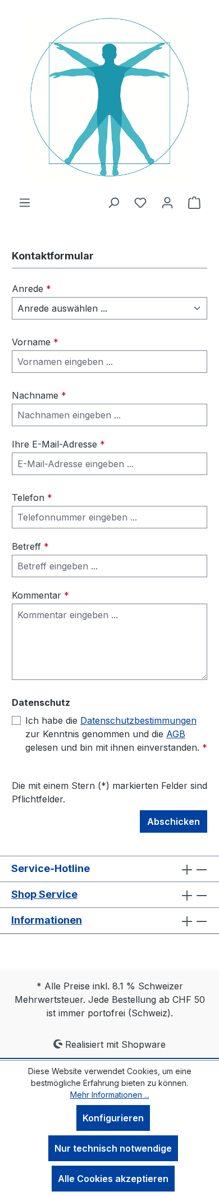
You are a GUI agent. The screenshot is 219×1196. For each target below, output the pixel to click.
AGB (175, 733)
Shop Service (44, 894)
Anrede (31, 288)
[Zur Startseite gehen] (109, 97)
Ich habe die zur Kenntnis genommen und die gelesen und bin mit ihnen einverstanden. (116, 734)
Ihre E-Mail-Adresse (58, 444)
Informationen (46, 920)
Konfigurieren (113, 1118)
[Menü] (24, 202)
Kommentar (40, 595)
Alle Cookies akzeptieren (113, 1178)
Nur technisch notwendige (113, 1148)
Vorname (35, 342)
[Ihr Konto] (167, 202)
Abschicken (173, 821)
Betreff (30, 546)
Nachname (39, 395)
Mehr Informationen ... (109, 1094)
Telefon (32, 497)
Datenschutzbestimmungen (138, 720)
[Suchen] (113, 202)
